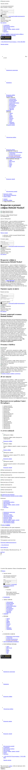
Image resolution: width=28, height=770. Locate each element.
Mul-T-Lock (12, 161)
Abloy (10, 160)
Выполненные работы (8, 26)
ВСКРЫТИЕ (9, 96)
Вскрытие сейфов (7, 200)
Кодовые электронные (14, 156)
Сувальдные (12, 153)
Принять (3, 768)
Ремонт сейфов (7, 450)
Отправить (3, 14)
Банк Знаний (6, 27)
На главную (3, 22)
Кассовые (11, 108)
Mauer (10, 164)
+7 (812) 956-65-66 (9, 280)
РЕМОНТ (8, 110)
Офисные (11, 109)
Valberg (11, 113)
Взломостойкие (13, 100)
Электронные (12, 99)
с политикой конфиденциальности (10, 585)
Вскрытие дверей (7, 467)
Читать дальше (4, 232)
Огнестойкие (12, 101)
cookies (10, 766)
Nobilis (10, 115)
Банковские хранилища (12, 70)
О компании (6, 25)
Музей (5, 30)
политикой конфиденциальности (17, 16)
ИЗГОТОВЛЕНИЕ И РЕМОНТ (14, 157)
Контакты (5, 31)
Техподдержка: (17, 41)
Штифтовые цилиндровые (15, 152)
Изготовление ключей (11, 191)
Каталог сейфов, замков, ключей (11, 29)
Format (10, 119)
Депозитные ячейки (8, 516)
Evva (10, 162)
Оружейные (12, 106)
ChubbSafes (12, 123)
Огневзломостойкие (14, 102)
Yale (10, 166)
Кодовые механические (15, 155)
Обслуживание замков (8, 522)
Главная (5, 199)
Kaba (10, 165)
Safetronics (11, 122)
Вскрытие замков (7, 458)
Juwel (10, 121)
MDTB (11, 117)
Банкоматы (6, 513)
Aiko (10, 114)
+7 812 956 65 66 (5, 41)
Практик (11, 118)
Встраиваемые (12, 105)
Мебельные (12, 104)
